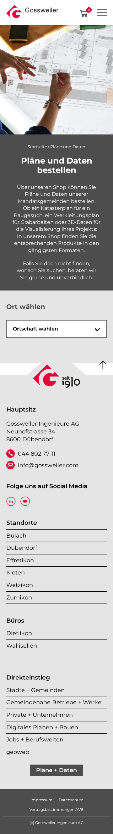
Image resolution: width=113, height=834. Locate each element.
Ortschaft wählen (35, 329)
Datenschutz (71, 799)
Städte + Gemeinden (35, 690)
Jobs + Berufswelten (34, 739)
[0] (84, 13)
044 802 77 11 (37, 453)
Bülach (16, 535)
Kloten (15, 572)
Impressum (41, 799)
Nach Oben (103, 365)
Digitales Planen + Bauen (42, 727)
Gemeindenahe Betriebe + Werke (53, 702)
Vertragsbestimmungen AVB (56, 809)
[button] (32, 13)
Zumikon (19, 597)
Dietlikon (19, 633)
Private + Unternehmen (39, 714)
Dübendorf (21, 547)
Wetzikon (19, 585)
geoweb (17, 752)
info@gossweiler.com (48, 465)
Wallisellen (21, 645)
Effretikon (20, 560)
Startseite (37, 146)
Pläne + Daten (56, 770)
